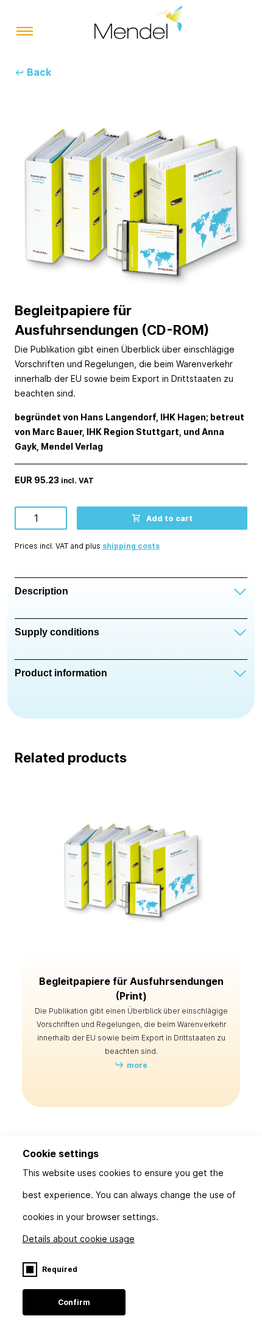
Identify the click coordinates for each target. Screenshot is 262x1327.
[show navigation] (25, 32)
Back (39, 72)
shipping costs (131, 545)
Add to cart (169, 518)
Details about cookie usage (79, 1239)
